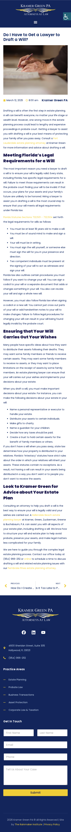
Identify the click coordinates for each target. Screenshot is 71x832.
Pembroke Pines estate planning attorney (32, 568)
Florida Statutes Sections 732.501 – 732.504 (28, 217)
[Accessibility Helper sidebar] (67, 16)
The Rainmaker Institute (28, 824)
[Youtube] (43, 632)
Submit (35, 793)
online (27, 559)
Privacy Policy (52, 824)
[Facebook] (23, 632)
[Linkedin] (33, 632)
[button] (35, 22)
